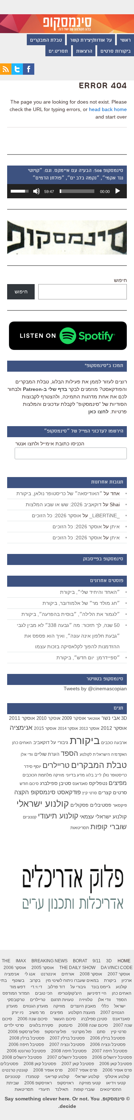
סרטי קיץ (89, 793)
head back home (108, 109)
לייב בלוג (93, 775)
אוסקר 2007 (119, 974)
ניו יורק (18, 1012)
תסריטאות (79, 827)
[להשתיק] (36, 191)
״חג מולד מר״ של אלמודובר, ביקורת (81, 603)
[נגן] (117, 191)
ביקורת (85, 740)
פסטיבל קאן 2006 (115, 1063)
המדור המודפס (16, 993)
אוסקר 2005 (42, 967)
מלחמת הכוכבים (37, 775)
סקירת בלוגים (41, 1025)
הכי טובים (44, 993)
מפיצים (118, 783)
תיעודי (44, 1089)
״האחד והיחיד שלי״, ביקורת (90, 592)
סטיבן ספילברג (55, 783)
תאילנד (61, 1089)
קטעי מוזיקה (90, 1082)
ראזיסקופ (65, 1082)
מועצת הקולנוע (81, 1012)
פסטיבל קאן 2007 (77, 1063)
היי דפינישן (96, 993)
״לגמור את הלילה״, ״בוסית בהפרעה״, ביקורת (70, 614)
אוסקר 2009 (74, 718)
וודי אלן (27, 754)
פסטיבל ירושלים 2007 (67, 1057)
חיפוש (120, 280)
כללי (105, 1006)
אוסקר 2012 (114, 728)
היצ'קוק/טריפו (70, 993)
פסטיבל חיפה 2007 (109, 1050)
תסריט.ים (58, 51)
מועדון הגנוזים (35, 1006)
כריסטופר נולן (115, 775)
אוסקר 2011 (22, 718)
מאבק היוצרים (83, 1006)
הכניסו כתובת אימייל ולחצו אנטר (49, 443)
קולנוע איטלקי (117, 1076)
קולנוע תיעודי (58, 816)
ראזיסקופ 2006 (38, 1082)
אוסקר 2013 (89, 728)
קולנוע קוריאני (57, 1076)
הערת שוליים (46, 754)
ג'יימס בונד (100, 986)
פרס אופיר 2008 (48, 1070)
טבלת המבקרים (46, 40)
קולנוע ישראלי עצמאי (103, 816)
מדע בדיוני (75, 775)
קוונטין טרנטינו (15, 1070)
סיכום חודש (29, 783)
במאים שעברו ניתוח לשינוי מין (72, 980)
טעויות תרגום (62, 999)
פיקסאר (120, 805)
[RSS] (5, 73)
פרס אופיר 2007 (82, 1070)
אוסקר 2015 (45, 728)
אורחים (67, 974)
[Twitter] (17, 73)
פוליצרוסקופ (55, 1031)
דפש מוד (17, 986)
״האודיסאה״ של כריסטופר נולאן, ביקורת (59, 493)
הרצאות (84, 51)
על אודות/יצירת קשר (91, 40)
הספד (69, 753)
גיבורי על (59, 742)
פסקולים (79, 805)
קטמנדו (32, 1076)
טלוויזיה (86, 999)
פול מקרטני (81, 1031)
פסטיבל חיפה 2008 (68, 1050)
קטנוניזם (29, 817)
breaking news (49, 960)
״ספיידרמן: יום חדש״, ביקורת (88, 657)
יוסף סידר (32, 766)
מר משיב (37, 1012)
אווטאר (93, 718)
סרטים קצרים (112, 792)
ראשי (125, 40)
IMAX (21, 960)
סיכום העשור (64, 1018)
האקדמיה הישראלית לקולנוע (103, 754)
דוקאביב (41, 742)
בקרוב (35, 980)
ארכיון (126, 980)
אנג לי (30, 974)
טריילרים (56, 765)
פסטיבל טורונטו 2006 (26, 1050)
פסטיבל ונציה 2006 (107, 1044)
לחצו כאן (98, 411)
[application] (67, 191)
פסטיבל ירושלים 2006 (112, 1057)
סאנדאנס (80, 783)
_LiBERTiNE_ (104, 515)
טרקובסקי (16, 999)
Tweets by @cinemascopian (95, 688)
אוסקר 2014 (68, 728)
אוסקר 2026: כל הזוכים (56, 515)
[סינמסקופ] (67, 16)
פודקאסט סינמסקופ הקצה (47, 792)
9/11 (97, 960)
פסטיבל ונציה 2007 (67, 1044)
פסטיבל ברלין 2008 (26, 1038)
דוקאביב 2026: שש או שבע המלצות (63, 504)
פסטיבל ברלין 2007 (67, 1038)
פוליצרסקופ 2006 (23, 1031)
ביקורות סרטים (115, 51)
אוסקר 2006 (15, 967)
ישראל (119, 1006)
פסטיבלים (100, 805)
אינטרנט (48, 974)
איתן (115, 526)
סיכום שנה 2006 (33, 1018)
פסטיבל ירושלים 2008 (22, 1057)
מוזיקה (58, 775)
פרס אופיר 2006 (117, 1070)
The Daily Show (77, 967)
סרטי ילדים (14, 1025)
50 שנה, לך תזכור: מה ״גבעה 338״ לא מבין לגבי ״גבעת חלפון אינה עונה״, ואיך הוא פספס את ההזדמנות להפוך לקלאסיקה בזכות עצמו (68, 635)
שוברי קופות (108, 827)
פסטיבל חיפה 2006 (26, 1044)
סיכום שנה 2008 (93, 1025)
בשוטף (18, 980)
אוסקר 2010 (48, 718)
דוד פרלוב (56, 986)
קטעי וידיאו (116, 1082)
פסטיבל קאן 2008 (40, 1063)
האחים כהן (22, 742)
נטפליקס (98, 783)
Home (124, 960)
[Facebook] (28, 73)
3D (124, 718)
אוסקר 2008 (91, 974)
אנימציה (21, 727)
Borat (80, 960)
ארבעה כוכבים (114, 742)
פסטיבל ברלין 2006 (107, 1038)
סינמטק (66, 1025)
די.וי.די (36, 986)
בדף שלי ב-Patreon (45, 389)
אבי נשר (110, 718)
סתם (101, 1031)
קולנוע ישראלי (42, 803)
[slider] (77, 191)
